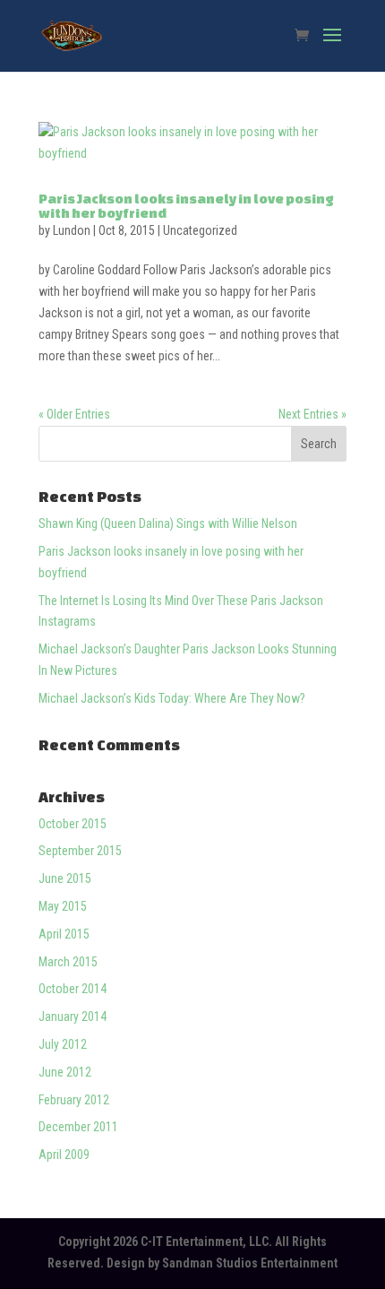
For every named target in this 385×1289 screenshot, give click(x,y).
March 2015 (68, 962)
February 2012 (73, 1100)
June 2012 (64, 1072)
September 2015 (80, 850)
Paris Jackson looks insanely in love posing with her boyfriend (186, 206)
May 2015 (62, 906)
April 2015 (64, 934)
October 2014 (72, 989)
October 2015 (72, 824)
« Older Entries (74, 414)
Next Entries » (312, 414)
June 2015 (64, 878)
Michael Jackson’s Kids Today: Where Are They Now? (171, 698)
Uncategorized (200, 230)
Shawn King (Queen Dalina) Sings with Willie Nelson (167, 523)
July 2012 (62, 1044)
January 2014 (72, 1016)
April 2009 (64, 1154)
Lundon (71, 230)
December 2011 (78, 1127)
